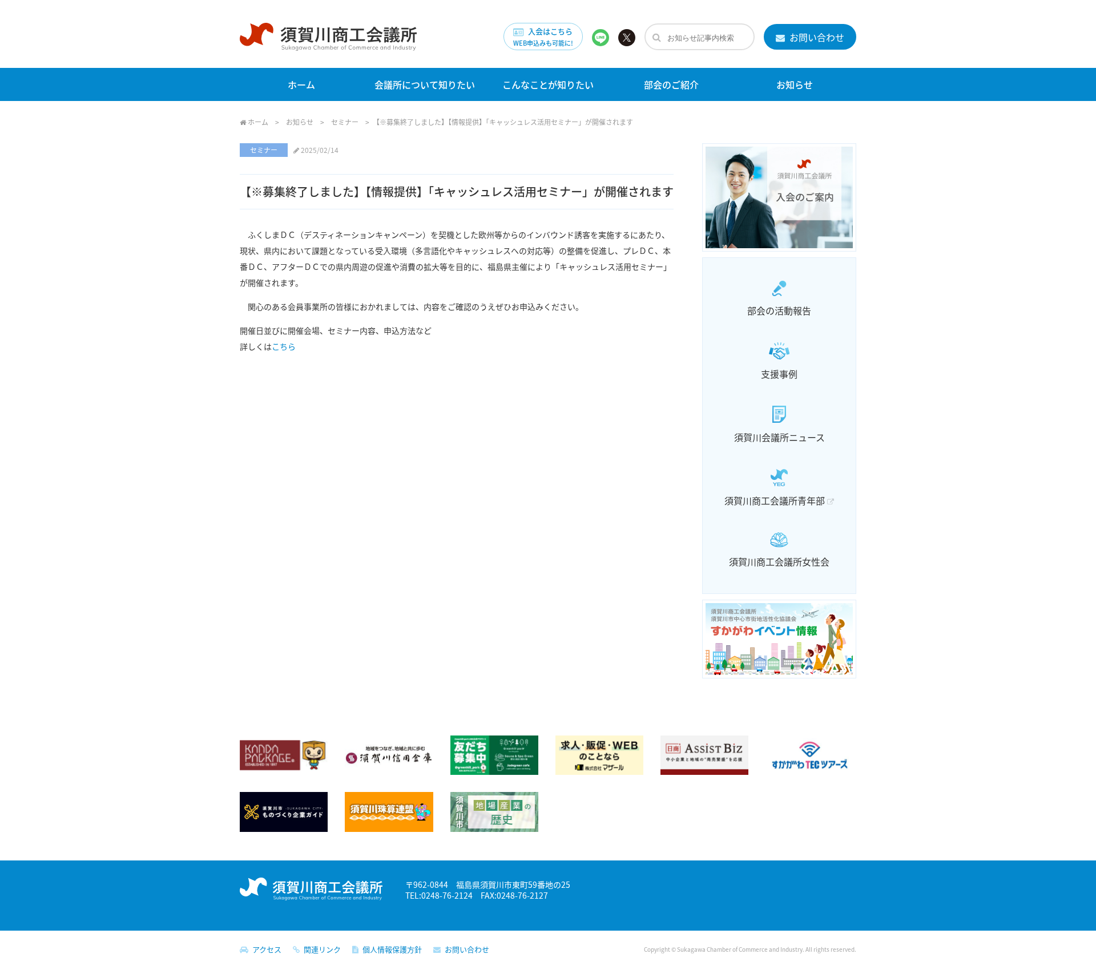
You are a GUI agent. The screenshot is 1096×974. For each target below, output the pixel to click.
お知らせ (794, 84)
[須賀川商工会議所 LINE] (600, 37)
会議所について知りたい (424, 84)
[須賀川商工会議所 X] (626, 37)
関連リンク (320, 949)
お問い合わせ (814, 37)
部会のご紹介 (671, 84)
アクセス (264, 949)
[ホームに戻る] (328, 43)
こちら (284, 346)
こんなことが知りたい (548, 84)
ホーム (301, 84)
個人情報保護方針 (390, 949)
